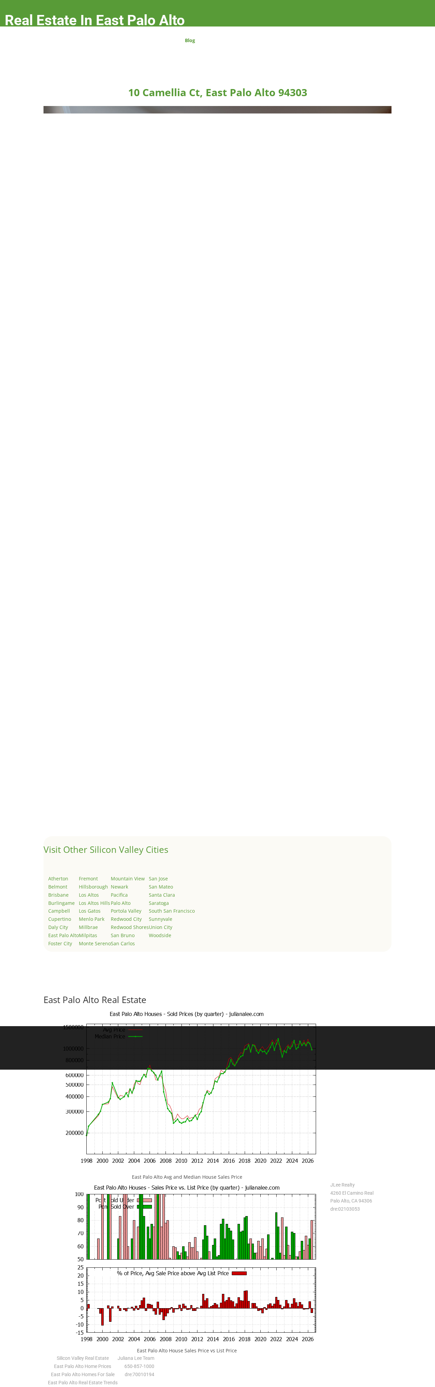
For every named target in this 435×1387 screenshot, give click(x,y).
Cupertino (59, 919)
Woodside (160, 935)
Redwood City (126, 919)
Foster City (60, 943)
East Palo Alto (63, 935)
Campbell (59, 911)
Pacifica (119, 895)
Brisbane (58, 895)
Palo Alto (120, 903)
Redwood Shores (130, 927)
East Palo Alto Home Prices (82, 1366)
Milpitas (88, 935)
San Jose (158, 878)
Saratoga (159, 903)
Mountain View (128, 878)
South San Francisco (172, 911)
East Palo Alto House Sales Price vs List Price (187, 1350)
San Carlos (123, 943)
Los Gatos (90, 911)
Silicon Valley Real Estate (83, 1358)
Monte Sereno (95, 943)
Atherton (58, 878)
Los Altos (89, 895)
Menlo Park (91, 919)
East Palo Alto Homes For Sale (83, 1374)
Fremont (88, 878)
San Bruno (123, 935)
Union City (160, 927)
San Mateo (161, 886)
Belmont (57, 886)
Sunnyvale (160, 919)
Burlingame (61, 903)
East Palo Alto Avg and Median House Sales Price (187, 1177)
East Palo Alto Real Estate (95, 1000)
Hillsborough (93, 886)
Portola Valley (126, 911)
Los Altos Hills (94, 903)
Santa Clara (162, 895)
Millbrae (88, 927)
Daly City (58, 927)
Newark (119, 886)
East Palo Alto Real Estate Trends (83, 1382)
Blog (190, 40)
